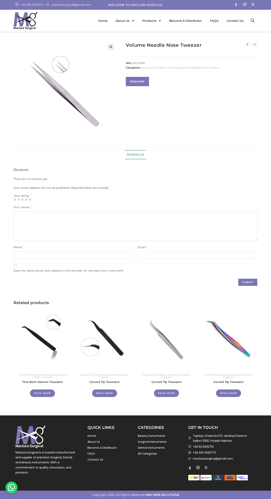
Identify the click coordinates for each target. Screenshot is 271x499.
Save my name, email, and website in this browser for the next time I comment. (68, 270)
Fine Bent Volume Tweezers (35, 374)
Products (149, 21)
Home (103, 21)
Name (18, 247)
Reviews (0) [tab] (135, 154)
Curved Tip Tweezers (92, 374)
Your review (22, 207)
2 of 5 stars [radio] (18, 199)
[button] (111, 47)
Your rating (22, 195)
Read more (42, 393)
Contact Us (235, 21)
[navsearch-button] (253, 21)
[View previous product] (248, 44)
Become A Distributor (185, 21)
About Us (122, 21)
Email (142, 247)
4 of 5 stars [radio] (26, 199)
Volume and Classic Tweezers (160, 67)
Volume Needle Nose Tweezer (200, 67)
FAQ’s (214, 21)
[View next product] (255, 44)
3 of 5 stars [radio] (22, 199)
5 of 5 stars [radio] (30, 199)
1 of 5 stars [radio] (14, 199)
